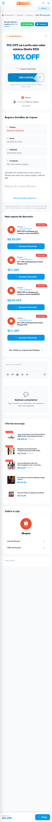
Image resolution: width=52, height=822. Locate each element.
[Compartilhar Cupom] (46, 36)
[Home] (23, 3)
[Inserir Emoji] (8, 374)
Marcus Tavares (32, 102)
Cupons (29, 15)
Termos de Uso (41, 208)
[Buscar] (43, 3)
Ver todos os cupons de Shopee (24, 350)
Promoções (9, 15)
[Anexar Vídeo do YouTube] (27, 374)
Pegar (44, 817)
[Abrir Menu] (3, 3)
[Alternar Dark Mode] (48, 3)
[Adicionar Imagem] (22, 374)
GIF (12, 374)
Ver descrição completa (24, 198)
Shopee (20, 15)
